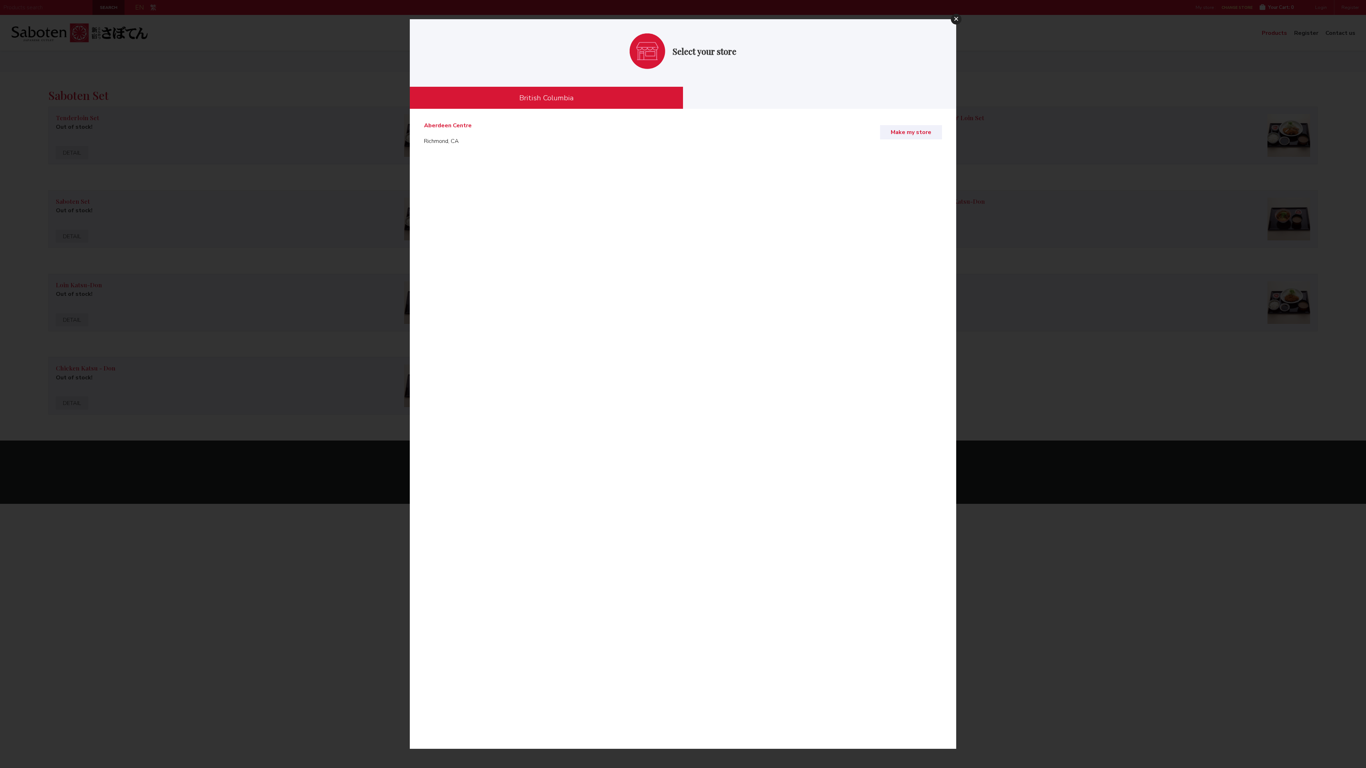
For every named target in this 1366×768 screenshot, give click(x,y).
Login (1321, 7)
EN (139, 7)
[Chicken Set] (1288, 302)
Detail (72, 153)
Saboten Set (73, 201)
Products (1274, 33)
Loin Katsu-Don (79, 285)
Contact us (1340, 33)
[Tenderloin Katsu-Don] (1288, 219)
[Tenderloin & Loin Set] (1288, 135)
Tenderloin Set (77, 117)
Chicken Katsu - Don (86, 368)
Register (1350, 7)
